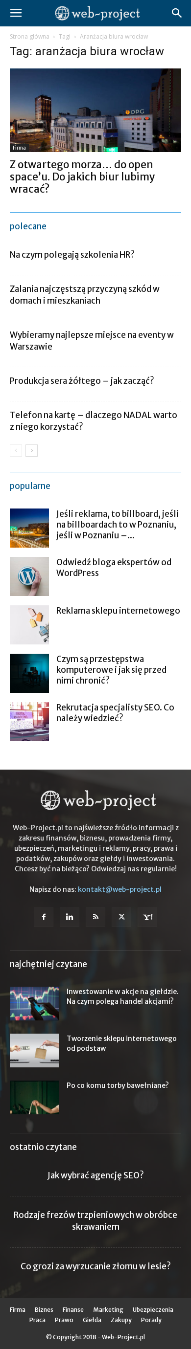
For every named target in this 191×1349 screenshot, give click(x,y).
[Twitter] (121, 917)
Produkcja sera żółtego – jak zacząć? (82, 381)
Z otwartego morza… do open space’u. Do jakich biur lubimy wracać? (82, 177)
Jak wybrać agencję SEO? (96, 1175)
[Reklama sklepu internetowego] (29, 624)
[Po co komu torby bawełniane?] (34, 1097)
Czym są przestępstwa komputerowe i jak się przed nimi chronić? (111, 670)
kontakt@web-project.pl (120, 889)
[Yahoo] (147, 917)
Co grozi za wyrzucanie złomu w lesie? (96, 1266)
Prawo (64, 1320)
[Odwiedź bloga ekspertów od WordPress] (29, 576)
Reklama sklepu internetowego (118, 610)
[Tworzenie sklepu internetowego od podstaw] (34, 1050)
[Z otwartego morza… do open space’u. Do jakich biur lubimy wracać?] (95, 110)
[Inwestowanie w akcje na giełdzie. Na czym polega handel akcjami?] (34, 1003)
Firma (19, 148)
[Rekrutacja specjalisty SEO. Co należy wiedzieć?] (29, 721)
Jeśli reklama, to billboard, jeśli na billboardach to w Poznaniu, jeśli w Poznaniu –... (117, 525)
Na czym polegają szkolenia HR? (72, 254)
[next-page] (31, 450)
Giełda (92, 1320)
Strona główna (29, 36)
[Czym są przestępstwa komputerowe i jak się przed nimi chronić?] (29, 673)
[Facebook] (43, 917)
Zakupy (121, 1320)
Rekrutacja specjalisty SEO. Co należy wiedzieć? (115, 713)
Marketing (108, 1309)
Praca (37, 1320)
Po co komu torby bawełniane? (118, 1085)
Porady (151, 1320)
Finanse (73, 1309)
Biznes (44, 1309)
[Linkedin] (69, 917)
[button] (15, 13)
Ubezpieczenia (153, 1309)
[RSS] (95, 917)
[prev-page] (16, 450)
